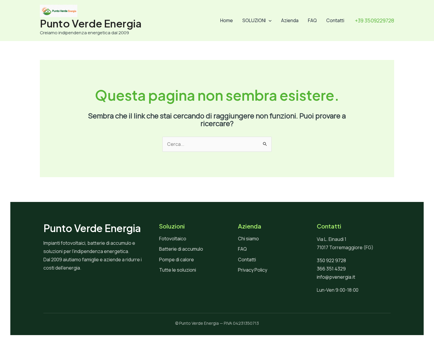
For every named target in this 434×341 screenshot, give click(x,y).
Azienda (289, 20)
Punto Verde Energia (90, 23)
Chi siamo (248, 238)
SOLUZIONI (254, 20)
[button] (269, 20)
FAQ (312, 20)
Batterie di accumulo (181, 249)
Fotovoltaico (172, 238)
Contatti (335, 20)
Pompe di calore (176, 259)
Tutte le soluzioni (177, 270)
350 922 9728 (331, 260)
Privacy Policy (252, 270)
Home (226, 20)
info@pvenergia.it (336, 277)
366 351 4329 (331, 268)
